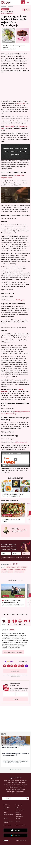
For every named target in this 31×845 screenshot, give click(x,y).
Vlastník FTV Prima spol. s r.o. (8, 821)
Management (18, 805)
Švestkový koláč (15, 793)
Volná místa (6, 807)
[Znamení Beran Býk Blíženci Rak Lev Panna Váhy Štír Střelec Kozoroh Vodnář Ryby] (16, 553)
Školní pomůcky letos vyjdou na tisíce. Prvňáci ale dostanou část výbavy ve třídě (14, 746)
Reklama (6, 809)
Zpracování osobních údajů (19, 815)
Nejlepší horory (23, 780)
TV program (8, 782)
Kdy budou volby (7, 784)
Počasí (23, 782)
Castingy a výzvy (19, 809)
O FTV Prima (7, 805)
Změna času (14, 782)
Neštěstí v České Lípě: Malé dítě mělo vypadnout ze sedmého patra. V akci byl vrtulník (15, 761)
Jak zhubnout (7, 780)
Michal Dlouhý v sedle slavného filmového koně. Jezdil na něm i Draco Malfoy (12, 602)
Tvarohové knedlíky (11, 791)
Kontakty (17, 812)
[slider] (15, 463)
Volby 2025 (17, 786)
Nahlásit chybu (7, 825)
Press (16, 807)
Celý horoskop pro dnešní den (13, 652)
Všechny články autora (18, 531)
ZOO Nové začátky (16, 784)
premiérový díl (9, 126)
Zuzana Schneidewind (7, 13)
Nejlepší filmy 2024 (15, 780)
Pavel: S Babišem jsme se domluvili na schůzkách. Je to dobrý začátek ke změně (15, 754)
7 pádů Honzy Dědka (9, 786)
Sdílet (25, 10)
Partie (20, 782)
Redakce (17, 821)
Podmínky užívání (8, 814)
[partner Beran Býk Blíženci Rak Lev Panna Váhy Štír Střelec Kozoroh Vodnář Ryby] (22, 694)
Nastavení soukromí (20, 825)
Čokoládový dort (20, 300)
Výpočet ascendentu (21, 789)
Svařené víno (23, 786)
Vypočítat (15, 699)
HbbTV (5, 812)
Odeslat (25, 553)
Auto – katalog (24, 784)
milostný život (21, 103)
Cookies (5, 818)
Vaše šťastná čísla (23, 661)
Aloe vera (21, 787)
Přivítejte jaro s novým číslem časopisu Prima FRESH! (12, 495)
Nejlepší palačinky (20, 791)
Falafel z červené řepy (21, 442)
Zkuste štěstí (15, 671)
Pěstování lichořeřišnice (11, 789)
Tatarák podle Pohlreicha (13, 787)
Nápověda (18, 818)
